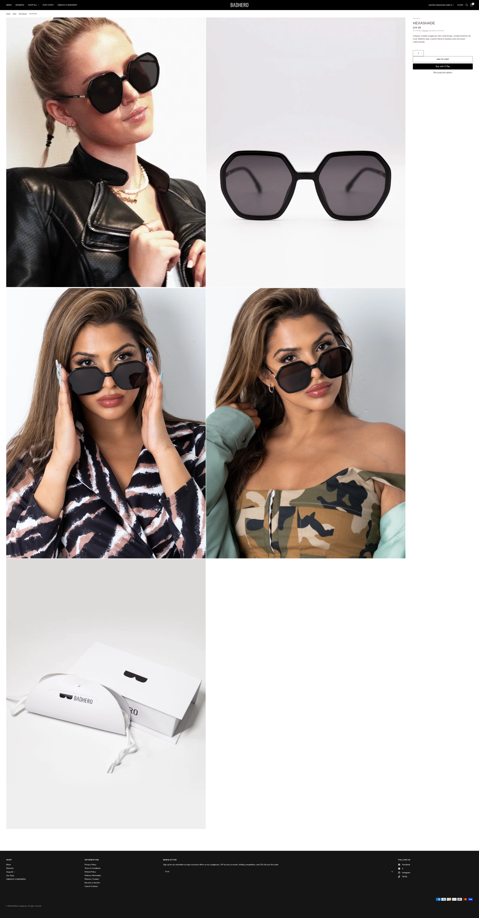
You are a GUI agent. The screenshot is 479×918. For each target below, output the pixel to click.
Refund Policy (90, 872)
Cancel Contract (91, 886)
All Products (23, 14)
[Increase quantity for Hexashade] (422, 53)
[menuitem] (10, 5)
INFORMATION (92, 860)
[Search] (466, 5)
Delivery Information (93, 875)
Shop (14, 14)
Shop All (32, 5)
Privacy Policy (90, 865)
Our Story (48, 5)
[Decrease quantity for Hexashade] (415, 53)
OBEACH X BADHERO (67, 5)
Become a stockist (92, 883)
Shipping (425, 31)
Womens (19, 5)
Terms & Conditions (93, 868)
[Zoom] (200, 22)
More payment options (442, 72)
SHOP (9, 860)
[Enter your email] (391, 872)
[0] (471, 5)
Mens (9, 5)
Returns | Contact (92, 879)
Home (8, 14)
